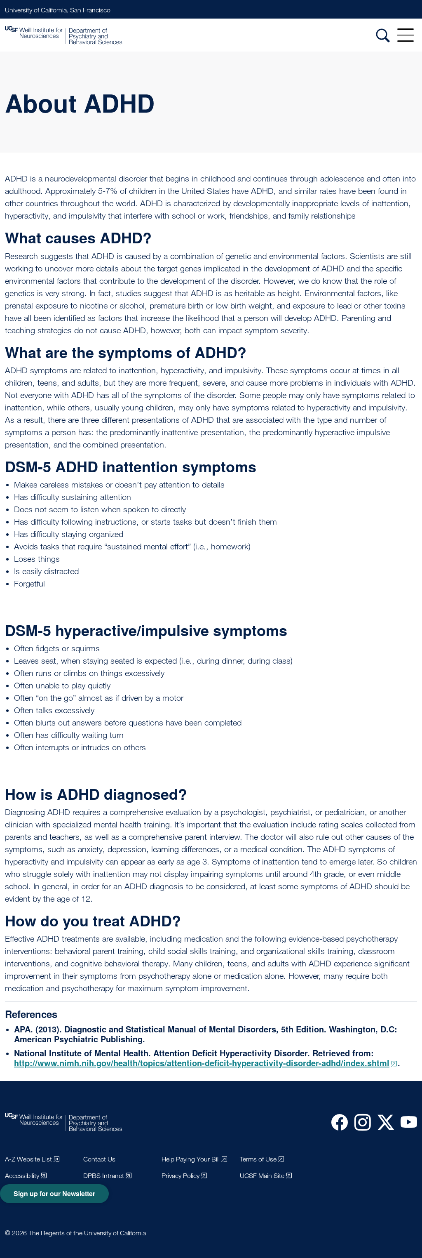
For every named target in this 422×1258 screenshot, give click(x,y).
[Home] (63, 35)
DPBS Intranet (103, 1176)
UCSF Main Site (262, 1176)
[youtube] (405, 1122)
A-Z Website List (28, 1159)
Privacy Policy (180, 1176)
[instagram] (359, 1122)
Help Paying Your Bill (191, 1159)
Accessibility (22, 1176)
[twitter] (382, 1122)
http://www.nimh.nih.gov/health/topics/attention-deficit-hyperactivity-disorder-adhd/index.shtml (201, 1063)
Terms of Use (258, 1159)
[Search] (383, 35)
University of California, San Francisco (57, 10)
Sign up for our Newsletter (54, 1193)
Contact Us (99, 1159)
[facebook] (336, 1122)
